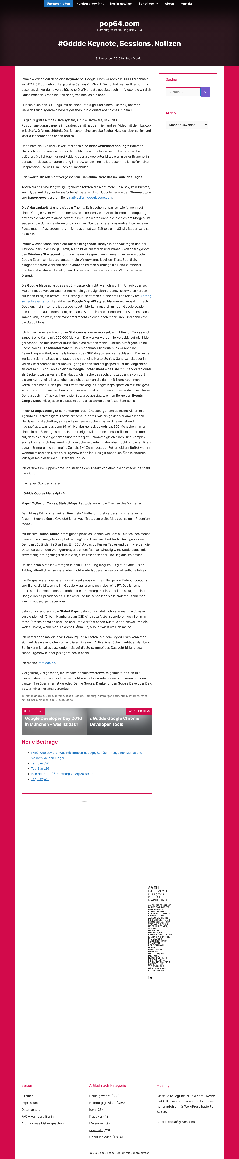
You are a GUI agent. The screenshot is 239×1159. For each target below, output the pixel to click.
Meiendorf (97, 1123)
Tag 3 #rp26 (40, 763)
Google (78, 696)
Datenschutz (31, 1109)
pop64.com (119, 23)
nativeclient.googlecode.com (90, 197)
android (39, 696)
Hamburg (90, 696)
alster (29, 696)
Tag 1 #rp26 (40, 779)
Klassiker (95, 1116)
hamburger (105, 696)
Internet (134, 696)
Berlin (49, 696)
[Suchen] (205, 92)
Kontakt (186, 3)
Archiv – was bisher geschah (43, 1123)
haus (116, 696)
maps (144, 696)
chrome (59, 696)
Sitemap (28, 1096)
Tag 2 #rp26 (40, 768)
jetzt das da (46, 663)
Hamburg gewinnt (90, 3)
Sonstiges (146, 3)
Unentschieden (58, 3)
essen (69, 696)
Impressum (30, 1103)
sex (52, 700)
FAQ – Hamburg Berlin (38, 1116)
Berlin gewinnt (121, 3)
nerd (34, 700)
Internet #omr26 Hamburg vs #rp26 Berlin (62, 774)
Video (69, 700)
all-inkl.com (194, 1096)
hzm (92, 1109)
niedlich (43, 700)
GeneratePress (140, 1152)
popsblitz (96, 1130)
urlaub (60, 700)
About (169, 3)
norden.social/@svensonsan (177, 1122)
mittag (26, 700)
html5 (124, 696)
